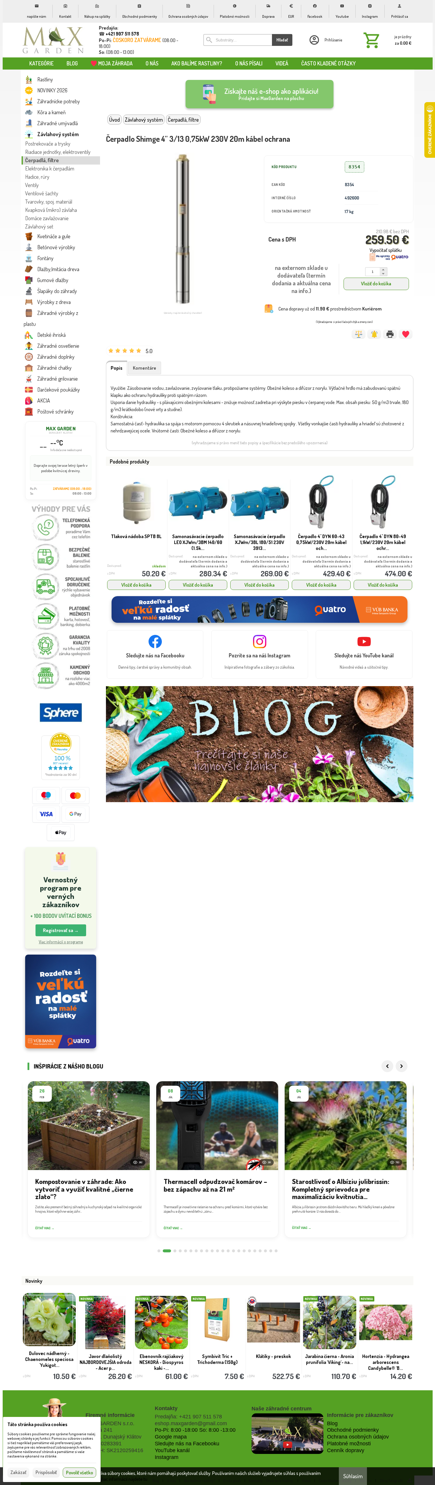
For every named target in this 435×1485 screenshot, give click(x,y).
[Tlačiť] (390, 334)
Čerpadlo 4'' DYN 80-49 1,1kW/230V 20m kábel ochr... (383, 542)
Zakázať (18, 1472)
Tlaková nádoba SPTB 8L (136, 536)
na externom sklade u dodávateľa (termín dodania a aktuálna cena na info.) (203, 561)
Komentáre (144, 368)
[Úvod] (53, 39)
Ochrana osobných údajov (358, 1437)
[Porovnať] (358, 334)
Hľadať (282, 39)
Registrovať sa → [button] (61, 930)
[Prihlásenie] (325, 39)
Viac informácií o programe (61, 941)
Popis (117, 368)
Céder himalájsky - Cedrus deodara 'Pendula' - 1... (273, 1362)
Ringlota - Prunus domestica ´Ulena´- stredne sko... (161, 1362)
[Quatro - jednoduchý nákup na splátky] (60, 1001)
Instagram (166, 1457)
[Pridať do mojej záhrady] (406, 334)
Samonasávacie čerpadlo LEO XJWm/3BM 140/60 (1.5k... (198, 542)
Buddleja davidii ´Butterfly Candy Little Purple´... (217, 1359)
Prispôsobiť (46, 1472)
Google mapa (171, 1437)
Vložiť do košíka (376, 284)
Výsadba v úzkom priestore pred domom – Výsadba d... (49, 1362)
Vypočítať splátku (386, 250)
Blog (332, 1423)
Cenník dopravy (345, 1450)
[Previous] (387, 1066)
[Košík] (386, 40)
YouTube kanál (172, 1450)
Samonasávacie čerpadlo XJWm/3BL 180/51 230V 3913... (259, 542)
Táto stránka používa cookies (37, 1424)
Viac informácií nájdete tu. (124, 1479)
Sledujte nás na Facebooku (187, 1444)
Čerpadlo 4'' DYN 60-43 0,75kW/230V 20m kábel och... (321, 542)
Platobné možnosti (349, 1444)
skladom (159, 566)
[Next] (401, 1066)
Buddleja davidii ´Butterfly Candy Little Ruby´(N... (105, 1359)
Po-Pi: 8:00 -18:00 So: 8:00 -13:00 (195, 1430)
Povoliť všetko (79, 1473)
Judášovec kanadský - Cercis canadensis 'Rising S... (330, 1362)
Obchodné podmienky (353, 1430)
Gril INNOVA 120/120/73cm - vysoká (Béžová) (385, 1362)
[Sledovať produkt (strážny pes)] (374, 334)
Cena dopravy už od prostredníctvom (330, 309)
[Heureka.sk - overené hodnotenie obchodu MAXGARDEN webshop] (60, 778)
